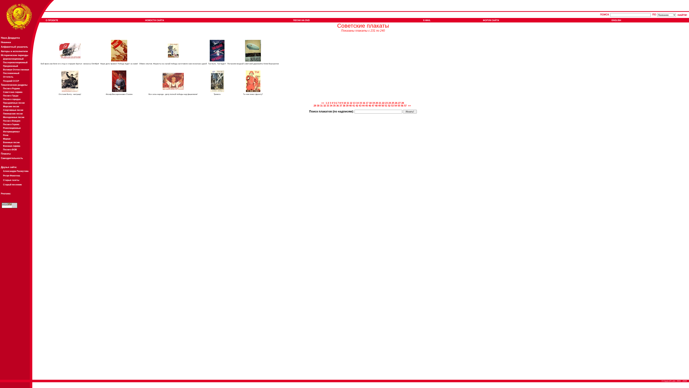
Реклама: (6, 193)
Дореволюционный (13, 59)
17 (367, 103)
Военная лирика (11, 146)
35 (334, 105)
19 (373, 103)
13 (354, 103)
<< (323, 103)
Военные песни (11, 142)
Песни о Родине (11, 88)
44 (363, 105)
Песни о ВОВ (10, 149)
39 (347, 105)
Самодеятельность (12, 158)
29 (315, 105)
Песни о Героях (11, 124)
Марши (6, 139)
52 (389, 105)
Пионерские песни (13, 113)
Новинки (6, 42)
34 (331, 105)
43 (360, 105)
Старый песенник (12, 184)
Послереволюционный (15, 62)
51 (386, 105)
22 (383, 103)
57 (405, 105)
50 (382, 105)
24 (389, 103)
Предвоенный (10, 66)
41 (353, 105)
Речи (5, 135)
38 (344, 105)
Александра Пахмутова (16, 171)
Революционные (12, 128)
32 (324, 105)
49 (379, 105)
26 (396, 103)
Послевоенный (11, 73)
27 (399, 103)
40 (350, 105)
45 (366, 105)
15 (360, 103)
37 (340, 105)
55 (399, 105)
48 (376, 105)
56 (402, 105)
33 (328, 105)
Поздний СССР (11, 81)
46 (370, 105)
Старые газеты (11, 180)
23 (386, 103)
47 (373, 105)
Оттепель (8, 77)
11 (348, 103)
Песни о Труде (10, 95)
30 (318, 105)
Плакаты (6, 153)
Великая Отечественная (16, 69)
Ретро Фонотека (11, 175)
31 (321, 105)
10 (344, 103)
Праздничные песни (14, 103)
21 (380, 103)
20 (377, 103)
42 (357, 105)
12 (351, 103)
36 (337, 105)
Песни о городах (12, 99)
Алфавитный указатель (14, 46)
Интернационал (11, 131)
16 (364, 103)
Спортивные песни (13, 110)
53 (392, 105)
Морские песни (11, 106)
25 (393, 103)
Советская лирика (12, 92)
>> (409, 105)
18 (370, 103)
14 (357, 103)
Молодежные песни (13, 117)
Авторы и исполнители (14, 51)
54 (395, 105)
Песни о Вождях (11, 121)
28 (402, 103)
